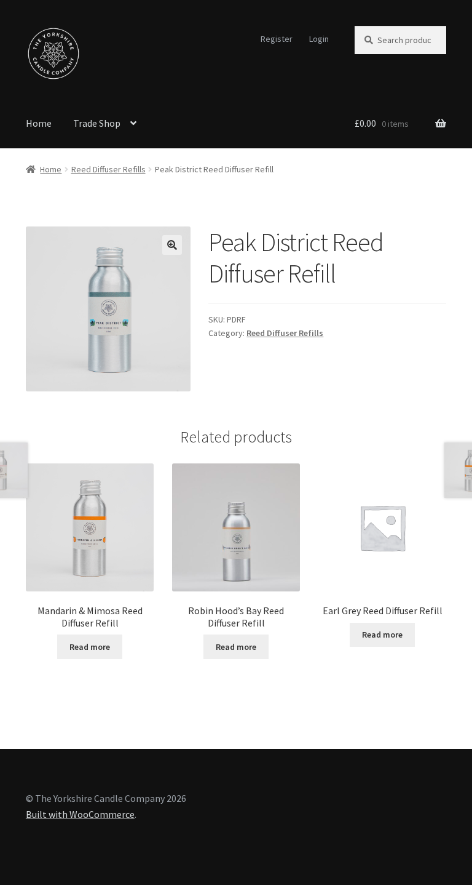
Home (39, 123)
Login (319, 38)
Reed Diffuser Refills (108, 169)
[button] (172, 245)
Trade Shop (96, 123)
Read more (89, 646)
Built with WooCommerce (80, 814)
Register (277, 38)
